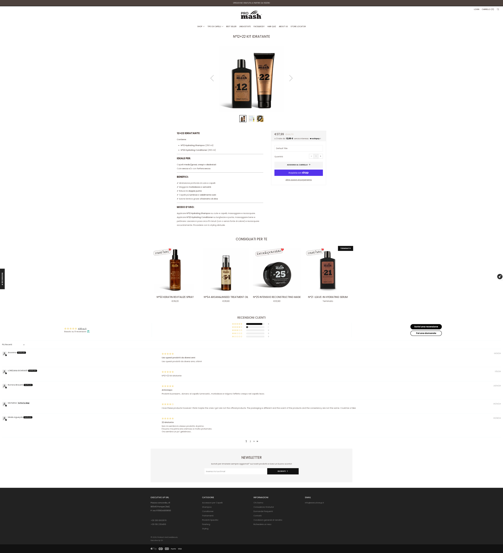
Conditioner (208, 511)
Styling (205, 528)
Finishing (206, 524)
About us (283, 26)
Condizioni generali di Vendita (267, 520)
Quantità (278, 156)
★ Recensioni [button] (2, 279)
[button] (242, 118)
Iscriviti (282, 471)
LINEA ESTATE (245, 26)
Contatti (257, 515)
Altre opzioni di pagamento (299, 179)
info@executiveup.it (314, 502)
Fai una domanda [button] (426, 333)
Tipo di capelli (214, 26)
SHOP (199, 26)
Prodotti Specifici (210, 520)
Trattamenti (208, 515)
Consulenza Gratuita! (263, 507)
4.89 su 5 (82, 328)
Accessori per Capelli (212, 502)
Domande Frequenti (263, 511)
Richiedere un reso (262, 524)
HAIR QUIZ (271, 26)
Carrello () (488, 9)
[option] (251, 79)
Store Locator (298, 26)
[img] (168, 353)
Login (476, 9)
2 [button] (250, 441)
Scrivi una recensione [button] (426, 326)
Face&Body (259, 26)
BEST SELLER (231, 26)
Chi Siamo (258, 502)
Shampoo (207, 507)
